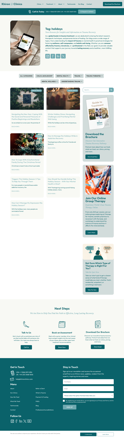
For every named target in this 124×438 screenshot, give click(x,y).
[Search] (111, 90)
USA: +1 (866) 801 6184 (53, 12)
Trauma (77, 76)
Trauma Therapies (93, 76)
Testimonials (71, 4)
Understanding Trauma (71, 81)
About (60, 4)
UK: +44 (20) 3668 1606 (68, 12)
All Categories (26, 76)
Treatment (49, 4)
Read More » (16, 126)
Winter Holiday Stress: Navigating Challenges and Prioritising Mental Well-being (61, 116)
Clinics (39, 4)
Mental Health (63, 76)
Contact (89, 4)
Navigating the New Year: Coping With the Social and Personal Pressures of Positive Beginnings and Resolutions (27, 116)
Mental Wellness (49, 81)
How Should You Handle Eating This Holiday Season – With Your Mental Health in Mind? (62, 181)
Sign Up (70, 407)
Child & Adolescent (45, 76)
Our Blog (81, 4)
